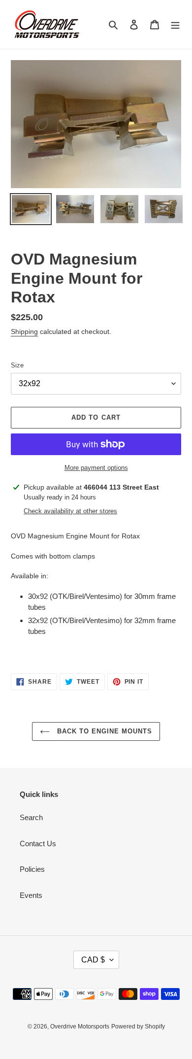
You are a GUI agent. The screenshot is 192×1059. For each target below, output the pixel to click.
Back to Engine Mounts (104, 731)
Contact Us (38, 843)
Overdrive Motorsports (79, 1026)
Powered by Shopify (138, 1026)
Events (31, 895)
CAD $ (93, 960)
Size (17, 365)
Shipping (24, 331)
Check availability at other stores (70, 511)
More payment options (96, 467)
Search (31, 817)
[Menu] (175, 24)
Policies (32, 869)
